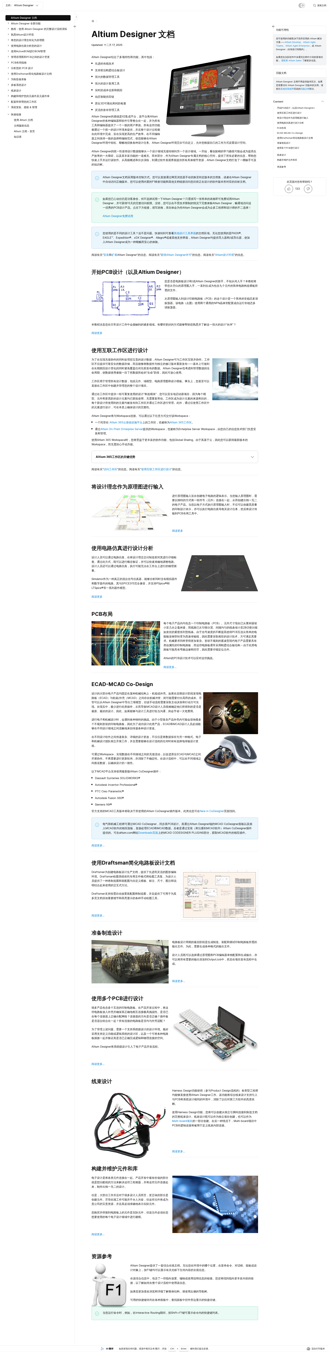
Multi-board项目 (182, 1121)
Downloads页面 (148, 832)
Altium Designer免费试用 (118, 216)
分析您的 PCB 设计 (22, 68)
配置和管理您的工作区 (24, 101)
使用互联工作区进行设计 (156, 469)
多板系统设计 (18, 85)
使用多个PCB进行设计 (288, 147)
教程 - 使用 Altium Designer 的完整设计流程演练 (39, 29)
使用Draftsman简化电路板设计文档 (31, 73)
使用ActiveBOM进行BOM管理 (28, 51)
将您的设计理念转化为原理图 (27, 40)
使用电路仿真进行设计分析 (290, 122)
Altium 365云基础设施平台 (125, 422)
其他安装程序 (287, 88)
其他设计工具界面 (185, 233)
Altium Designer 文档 (24, 17)
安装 (106, 254)
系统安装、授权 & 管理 (24, 107)
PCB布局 (281, 127)
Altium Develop (293, 42)
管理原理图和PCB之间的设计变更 (30, 57)
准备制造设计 (283, 142)
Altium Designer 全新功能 (26, 23)
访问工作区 (110, 469)
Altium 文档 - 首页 (24, 131)
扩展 (114, 254)
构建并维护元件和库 (287, 159)
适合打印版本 (318, 1348)
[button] (175, 457)
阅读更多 (97, 333)
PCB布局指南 (19, 62)
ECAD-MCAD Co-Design (290, 132)
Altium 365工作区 (181, 422)
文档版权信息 (21, 125)
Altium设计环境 (224, 254)
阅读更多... (169, 667)
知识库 (18, 136)
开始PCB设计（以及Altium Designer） (296, 107)
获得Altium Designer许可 (176, 254)
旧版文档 (305, 88)
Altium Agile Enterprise (297, 45)
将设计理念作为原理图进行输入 (292, 117)
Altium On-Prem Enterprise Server (121, 429)
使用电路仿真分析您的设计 (26, 45)
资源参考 (281, 166)
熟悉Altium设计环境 (22, 34)
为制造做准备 (18, 79)
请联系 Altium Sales (291, 60)
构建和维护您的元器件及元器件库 (30, 96)
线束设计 (16, 90)
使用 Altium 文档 (23, 120)
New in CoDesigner (212, 811)
